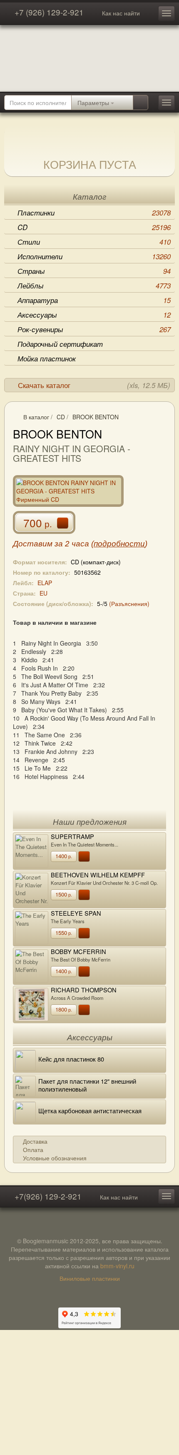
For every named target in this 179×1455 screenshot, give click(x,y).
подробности (119, 543)
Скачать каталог (94, 385)
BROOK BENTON (95, 417)
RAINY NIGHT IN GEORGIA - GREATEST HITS (71, 453)
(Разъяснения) (129, 603)
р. (63, 856)
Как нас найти (121, 13)
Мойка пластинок (46, 358)
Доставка (35, 1141)
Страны (94, 271)
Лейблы (94, 285)
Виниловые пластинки (90, 1278)
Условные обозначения (55, 1158)
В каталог (36, 417)
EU (43, 593)
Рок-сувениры (94, 329)
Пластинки (94, 213)
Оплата (33, 1149)
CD (94, 227)
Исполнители (94, 256)
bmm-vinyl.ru (117, 1266)
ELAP (44, 582)
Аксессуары (94, 315)
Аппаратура (94, 300)
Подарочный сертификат (60, 344)
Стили (94, 242)
